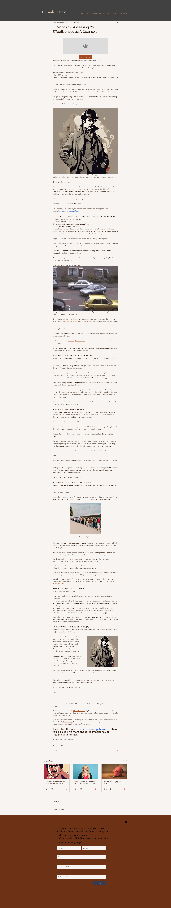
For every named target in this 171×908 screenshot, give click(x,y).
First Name (59, 844)
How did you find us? (62, 862)
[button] (126, 822)
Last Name (84, 844)
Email (58, 853)
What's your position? (62, 872)
